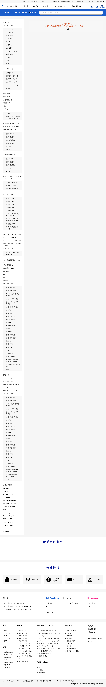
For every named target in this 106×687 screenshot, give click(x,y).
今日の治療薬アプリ (45, 651)
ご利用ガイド (25, 1)
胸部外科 (7, 665)
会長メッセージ (72, 630)
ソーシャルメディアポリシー (66, 681)
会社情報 (91, 1)
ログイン (91, 626)
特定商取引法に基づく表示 (45, 681)
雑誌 (4, 647)
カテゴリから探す (8, 635)
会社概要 (14, 579)
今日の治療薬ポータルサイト (95, 640)
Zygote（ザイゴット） (46, 646)
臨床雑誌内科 (8, 652)
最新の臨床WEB (44, 656)
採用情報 (99, 1)
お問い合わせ (34, 1)
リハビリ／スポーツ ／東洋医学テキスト (25, 645)
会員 (97, 7)
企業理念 (69, 633)
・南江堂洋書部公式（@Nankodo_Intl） (17, 606)
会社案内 (69, 638)
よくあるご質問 (44, 1)
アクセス (97, 579)
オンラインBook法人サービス (48, 643)
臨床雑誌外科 (8, 654)
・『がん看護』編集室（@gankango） (17, 609)
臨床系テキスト (24, 633)
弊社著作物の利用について (68, 1)
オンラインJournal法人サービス (49, 641)
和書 (19, 12)
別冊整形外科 (8, 662)
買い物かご (102, 7)
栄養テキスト (23, 638)
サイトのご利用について (11, 681)
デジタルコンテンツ (60, 6)
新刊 (5, 630)
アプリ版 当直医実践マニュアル (49, 648)
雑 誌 (35, 6)
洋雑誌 (34, 12)
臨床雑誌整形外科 (8, 659)
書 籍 (26, 6)
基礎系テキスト (24, 630)
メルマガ (91, 7)
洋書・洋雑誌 (76, 6)
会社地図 (69, 643)
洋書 (26, 12)
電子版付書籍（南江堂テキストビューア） (50, 635)
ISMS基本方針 (71, 648)
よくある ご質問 (56, 580)
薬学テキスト (23, 636)
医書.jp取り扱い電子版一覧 (47, 630)
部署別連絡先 (71, 641)
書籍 (4, 625)
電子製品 (42, 672)
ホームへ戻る (66, 29)
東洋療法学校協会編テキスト (26, 657)
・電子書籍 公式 (91, 604)
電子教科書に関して (25, 661)
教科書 (20, 625)
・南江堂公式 (50, 604)
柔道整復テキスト (24, 653)
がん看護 (7, 667)
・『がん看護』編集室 (70, 604)
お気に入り (91, 632)
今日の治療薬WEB (45, 653)
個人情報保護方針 (27, 681)
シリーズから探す (8, 640)
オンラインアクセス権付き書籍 (49, 638)
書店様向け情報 (81, 1)
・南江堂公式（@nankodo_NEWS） (16, 603)
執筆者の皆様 (55, 1)
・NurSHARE (50, 610)
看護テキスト (23, 641)
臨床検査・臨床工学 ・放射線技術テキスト (26, 650)
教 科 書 (45, 6)
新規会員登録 (92, 629)
